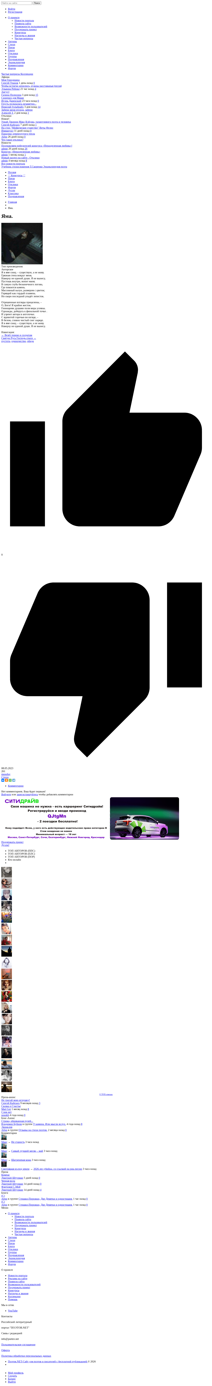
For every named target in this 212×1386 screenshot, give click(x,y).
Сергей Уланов (9, 83)
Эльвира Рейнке (10, 89)
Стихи (5, 777)
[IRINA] (6, 1034)
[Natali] (6, 1079)
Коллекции (27, 74)
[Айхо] (6, 1000)
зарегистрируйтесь (27, 794)
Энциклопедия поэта (55, 166)
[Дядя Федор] (6, 1057)
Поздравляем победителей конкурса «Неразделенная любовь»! (36, 145)
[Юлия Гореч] (6, 1091)
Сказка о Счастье (11, 1106)
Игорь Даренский (11, 100)
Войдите (6, 794)
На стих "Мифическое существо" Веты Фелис (27, 127)
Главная (12, 202)
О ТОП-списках (106, 1094)
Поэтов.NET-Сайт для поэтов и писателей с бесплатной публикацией (48, 1361)
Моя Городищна (10, 80)
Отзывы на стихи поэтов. (33, 1130)
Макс (4, 1142)
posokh (5, 1115)
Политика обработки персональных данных (26, 1355)
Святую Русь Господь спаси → (18, 338)
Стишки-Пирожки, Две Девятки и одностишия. (46, 1198)
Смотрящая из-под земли (15, 1168)
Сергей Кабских (10, 124)
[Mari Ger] (6, 921)
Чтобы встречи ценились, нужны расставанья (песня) (31, 86)
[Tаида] (6, 910)
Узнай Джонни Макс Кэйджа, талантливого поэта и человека (36, 121)
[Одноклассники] (6, 780)
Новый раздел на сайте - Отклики (20, 157)
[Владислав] (6, 1068)
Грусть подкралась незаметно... (18, 103)
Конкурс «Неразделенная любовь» (20, 151)
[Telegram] (13, 780)
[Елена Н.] (6, 978)
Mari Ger (6, 1109)
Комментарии (16, 785)
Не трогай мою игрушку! (15, 1100)
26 (26, 148)
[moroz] (6, 1046)
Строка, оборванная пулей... (17, 1121)
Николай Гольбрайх (12, 106)
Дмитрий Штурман (12, 1177)
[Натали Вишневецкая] (6, 989)
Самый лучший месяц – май (27, 1151)
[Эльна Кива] (6, 933)
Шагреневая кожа (21, 1160)
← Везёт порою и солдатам (16, 335)
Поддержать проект (12, 842)
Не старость (18, 1142)
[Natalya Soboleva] (6, 876)
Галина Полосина (11, 94)
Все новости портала (13, 163)
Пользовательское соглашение (18, 1344)
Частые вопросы (11, 74)
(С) (3, 1195)
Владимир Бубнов (11, 1124)
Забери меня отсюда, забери (17, 109)
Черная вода (8, 1180)
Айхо (4, 136)
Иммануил (7, 130)
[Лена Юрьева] (6, 967)
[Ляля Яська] (6, 899)
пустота (5, 341)
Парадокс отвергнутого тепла (18, 133)
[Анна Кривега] (6, 944)
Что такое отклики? (12, 139)
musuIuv (5, 774)
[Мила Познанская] (6, 1012)
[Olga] (6, 1023)
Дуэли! (5, 845)
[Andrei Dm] (6, 955)
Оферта (5, 1350)
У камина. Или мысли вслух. (49, 1124)
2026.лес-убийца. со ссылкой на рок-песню (57, 1168)
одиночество (18, 341)
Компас (5, 1174)
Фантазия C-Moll (10, 1186)
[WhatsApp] (10, 780)
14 (39, 106)
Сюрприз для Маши (12, 97)
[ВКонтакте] (2, 780)
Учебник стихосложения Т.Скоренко (22, 166)
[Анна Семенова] (6, 888)
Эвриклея (6, 1127)
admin (4, 148)
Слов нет (6, 1112)
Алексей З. (7, 112)
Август (5, 91)
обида (30, 341)
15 (36, 94)
